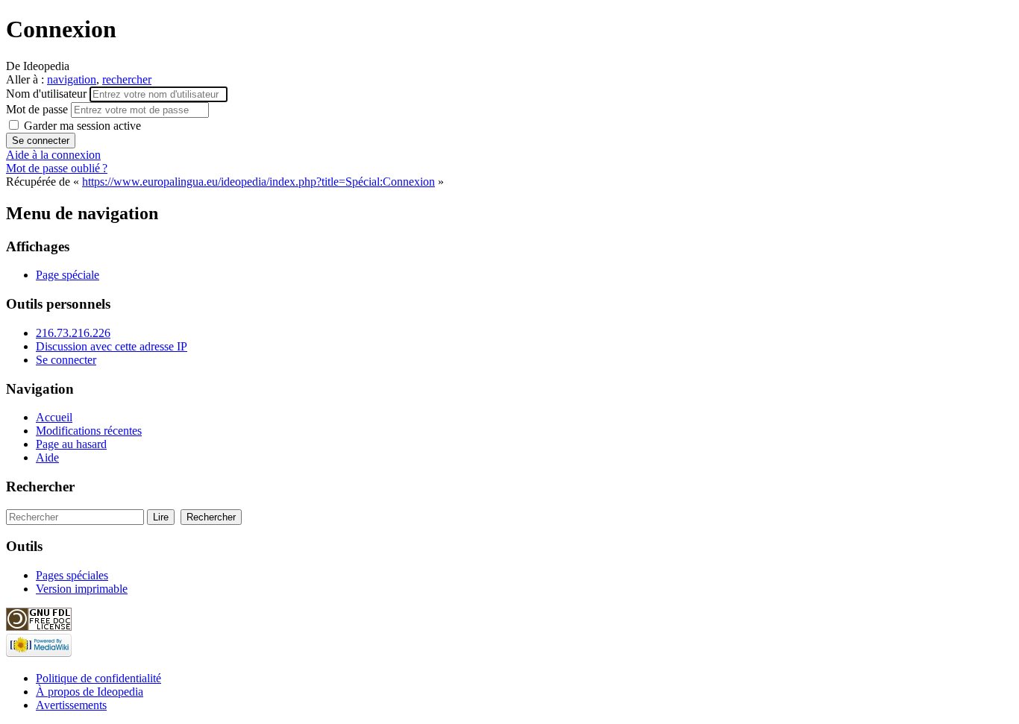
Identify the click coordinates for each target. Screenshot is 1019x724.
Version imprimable (82, 588)
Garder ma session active (81, 125)
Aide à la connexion (53, 154)
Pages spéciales (72, 575)
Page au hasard (71, 444)
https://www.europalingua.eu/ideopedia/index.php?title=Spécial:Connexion (258, 181)
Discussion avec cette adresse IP (111, 346)
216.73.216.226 (73, 333)
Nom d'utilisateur (48, 93)
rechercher (126, 79)
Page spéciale (67, 274)
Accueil (54, 417)
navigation (71, 79)
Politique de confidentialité (98, 678)
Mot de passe (38, 109)
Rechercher (40, 486)
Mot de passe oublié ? (56, 168)
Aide (47, 457)
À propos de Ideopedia (89, 691)
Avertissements (71, 705)
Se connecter (66, 359)
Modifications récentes (89, 430)
